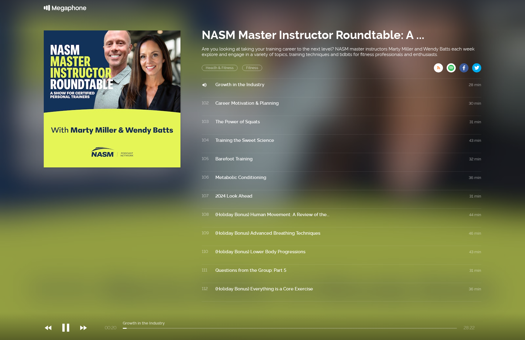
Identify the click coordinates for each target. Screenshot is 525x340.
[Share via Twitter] (476, 66)
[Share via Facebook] (465, 66)
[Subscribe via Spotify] (453, 66)
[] (69, 315)
